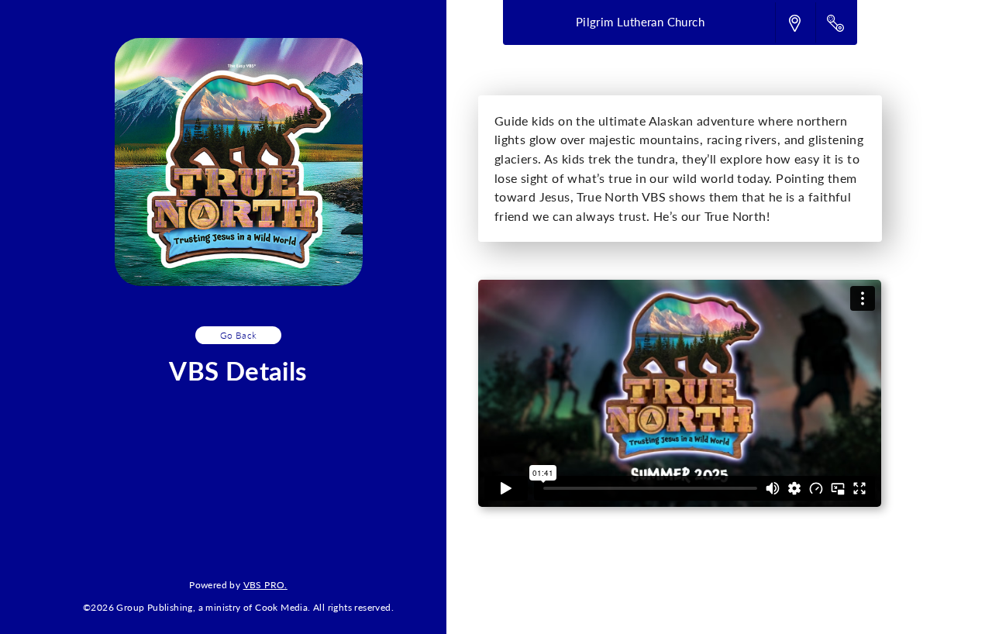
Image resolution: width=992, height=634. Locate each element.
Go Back (238, 335)
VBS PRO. (265, 584)
